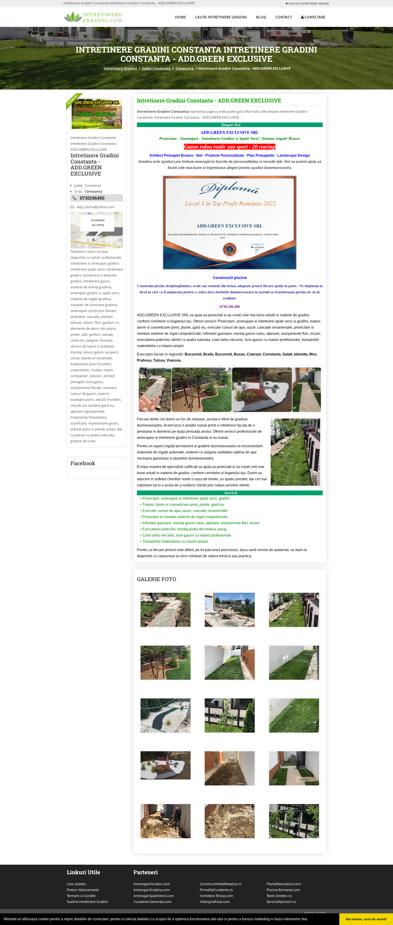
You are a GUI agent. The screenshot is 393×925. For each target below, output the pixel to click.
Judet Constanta (156, 68)
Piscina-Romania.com (283, 889)
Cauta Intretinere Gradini (221, 17)
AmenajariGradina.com (152, 889)
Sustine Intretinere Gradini (87, 901)
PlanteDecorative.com (284, 884)
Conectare (314, 17)
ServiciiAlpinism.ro (281, 901)
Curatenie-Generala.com (152, 901)
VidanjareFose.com (215, 901)
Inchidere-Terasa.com (216, 895)
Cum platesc (76, 884)
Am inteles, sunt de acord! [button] (366, 919)
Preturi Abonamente (83, 889)
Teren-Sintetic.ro (279, 895)
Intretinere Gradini (120, 68)
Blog (261, 17)
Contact (283, 17)
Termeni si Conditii (81, 895)
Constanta (185, 68)
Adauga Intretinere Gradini (308, 3)
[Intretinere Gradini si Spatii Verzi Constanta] (97, 114)
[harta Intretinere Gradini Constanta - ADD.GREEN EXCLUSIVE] (97, 229)
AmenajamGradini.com (152, 884)
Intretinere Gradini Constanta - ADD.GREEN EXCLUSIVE (209, 100)
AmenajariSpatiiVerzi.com (154, 895)
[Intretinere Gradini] (93, 16)
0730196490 (92, 198)
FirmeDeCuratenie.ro (216, 889)
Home (180, 17)
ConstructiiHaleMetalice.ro (220, 884)
